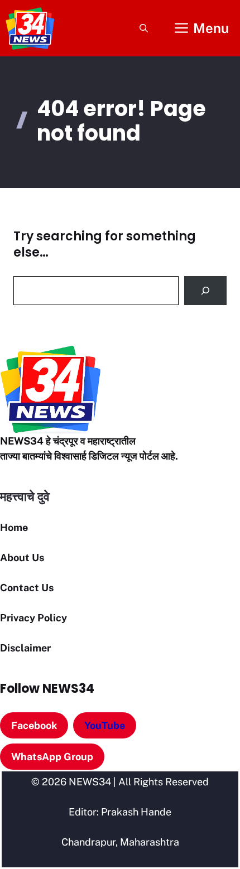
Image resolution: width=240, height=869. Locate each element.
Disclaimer (25, 648)
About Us (22, 557)
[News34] (30, 28)
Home (14, 527)
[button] (143, 28)
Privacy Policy (33, 618)
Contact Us (27, 587)
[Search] (205, 290)
